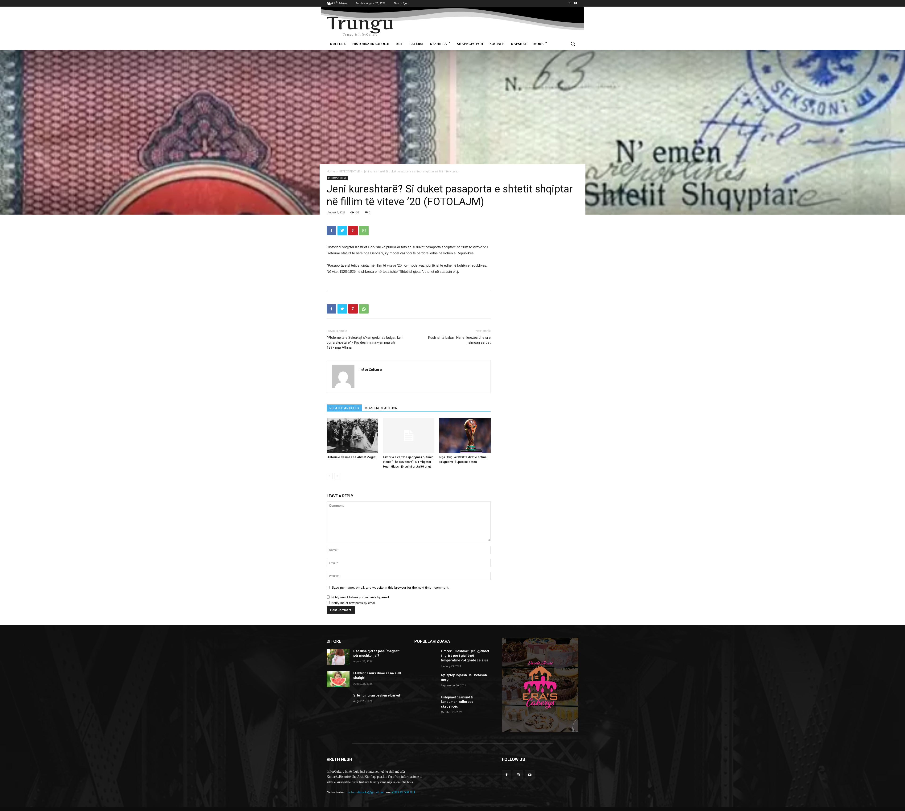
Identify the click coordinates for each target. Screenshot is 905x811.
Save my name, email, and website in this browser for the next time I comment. (390, 587)
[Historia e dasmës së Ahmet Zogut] (352, 435)
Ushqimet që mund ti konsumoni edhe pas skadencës (457, 701)
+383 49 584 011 (403, 792)
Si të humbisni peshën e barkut (376, 695)
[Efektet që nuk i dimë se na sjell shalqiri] (338, 679)
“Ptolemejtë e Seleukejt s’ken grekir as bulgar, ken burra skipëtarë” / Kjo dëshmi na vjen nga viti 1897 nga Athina (365, 342)
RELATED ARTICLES (344, 408)
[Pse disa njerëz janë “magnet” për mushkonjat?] (338, 657)
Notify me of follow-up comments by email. (360, 597)
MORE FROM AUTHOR (381, 408)
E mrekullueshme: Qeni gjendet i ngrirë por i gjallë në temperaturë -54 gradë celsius (465, 655)
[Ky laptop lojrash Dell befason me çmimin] (425, 681)
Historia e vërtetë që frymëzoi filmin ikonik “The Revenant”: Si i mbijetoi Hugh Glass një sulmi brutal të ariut (408, 461)
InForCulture (370, 369)
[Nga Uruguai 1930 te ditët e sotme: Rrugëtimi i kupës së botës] (465, 435)
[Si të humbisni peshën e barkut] (338, 701)
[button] (572, 44)
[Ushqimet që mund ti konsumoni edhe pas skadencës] (425, 703)
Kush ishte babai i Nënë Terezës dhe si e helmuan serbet (459, 340)
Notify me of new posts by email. (353, 603)
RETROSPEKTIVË (349, 171)
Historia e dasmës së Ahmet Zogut (351, 457)
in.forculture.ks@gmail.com (366, 792)
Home (331, 171)
